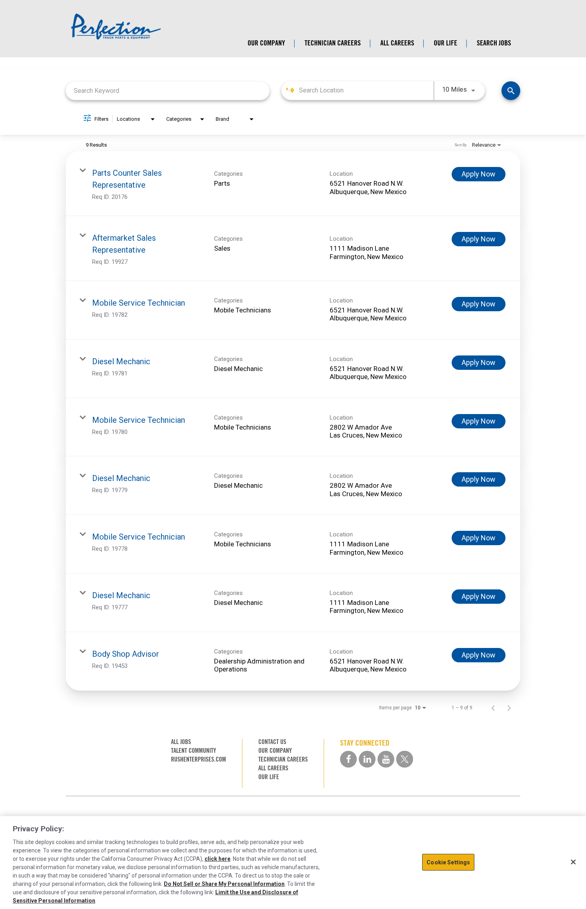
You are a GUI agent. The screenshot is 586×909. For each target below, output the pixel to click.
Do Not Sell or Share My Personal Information (224, 884)
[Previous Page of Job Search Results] (493, 708)
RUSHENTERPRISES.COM (198, 759)
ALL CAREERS (397, 43)
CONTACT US (272, 742)
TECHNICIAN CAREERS (333, 43)
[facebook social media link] (348, 759)
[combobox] (168, 90)
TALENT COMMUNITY (193, 750)
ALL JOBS (181, 742)
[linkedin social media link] (367, 759)
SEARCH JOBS (494, 43)
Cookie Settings (448, 862)
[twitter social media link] (404, 759)
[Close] (573, 862)
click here (217, 859)
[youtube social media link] (386, 759)
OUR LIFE (445, 43)
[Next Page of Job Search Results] (509, 708)
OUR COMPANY (266, 43)
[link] (293, 183)
